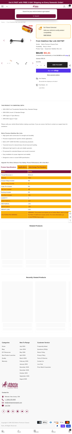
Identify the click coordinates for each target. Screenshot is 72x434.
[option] (17, 40)
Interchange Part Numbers (37, 167)
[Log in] (64, 6)
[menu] (2, 6)
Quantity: (38, 61)
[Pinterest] (13, 411)
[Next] (30, 40)
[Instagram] (8, 411)
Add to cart (57, 65)
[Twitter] (27, 411)
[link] (12, 263)
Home (3, 22)
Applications (22, 167)
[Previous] (4, 40)
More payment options (53, 75)
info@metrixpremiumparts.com (13, 402)
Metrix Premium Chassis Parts (49, 44)
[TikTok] (17, 411)
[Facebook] (3, 411)
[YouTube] (22, 411)
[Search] (7, 6)
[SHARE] (69, 65)
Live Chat (7, 405)
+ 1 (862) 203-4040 (10, 399)
